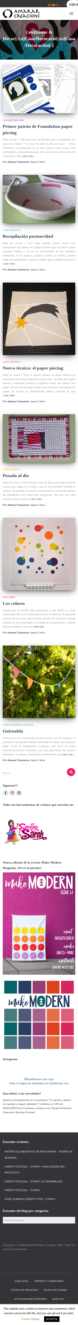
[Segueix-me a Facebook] (6, 793)
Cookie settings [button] (30, 1318)
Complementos (12, 230)
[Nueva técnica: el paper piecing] (39, 319)
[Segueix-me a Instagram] (19, 793)
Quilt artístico (12, 362)
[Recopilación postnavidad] (39, 199)
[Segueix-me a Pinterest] (12, 793)
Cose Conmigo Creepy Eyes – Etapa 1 (30, 1199)
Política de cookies (55, 1290)
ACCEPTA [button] (51, 1319)
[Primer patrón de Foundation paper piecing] (39, 89)
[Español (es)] (53, 5)
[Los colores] (39, 554)
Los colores (14, 603)
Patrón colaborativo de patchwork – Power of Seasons (39, 1154)
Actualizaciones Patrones (30, 1299)
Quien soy (58, 1299)
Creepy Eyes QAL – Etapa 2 (22, 1190)
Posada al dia (16, 475)
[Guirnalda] (39, 682)
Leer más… (29, 156)
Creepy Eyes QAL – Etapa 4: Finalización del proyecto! (35, 1169)
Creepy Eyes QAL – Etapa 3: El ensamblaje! (34, 1181)
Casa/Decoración (13, 120)
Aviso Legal (22, 1281)
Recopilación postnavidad (28, 236)
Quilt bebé (9, 597)
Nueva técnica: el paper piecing (33, 368)
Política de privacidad (24, 1290)
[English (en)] (57, 5)
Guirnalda (13, 730)
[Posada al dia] (39, 438)
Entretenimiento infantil (18, 725)
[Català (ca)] (49, 5)
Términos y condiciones (48, 1281)
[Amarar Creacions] (22, 13)
